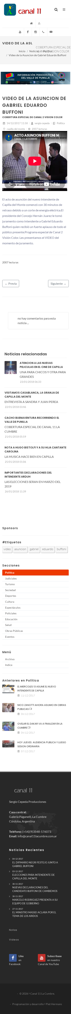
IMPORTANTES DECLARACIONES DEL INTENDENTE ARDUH (28, 475)
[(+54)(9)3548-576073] (43, 32)
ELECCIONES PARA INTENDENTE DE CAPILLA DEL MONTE (33, 875)
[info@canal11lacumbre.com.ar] (51, 32)
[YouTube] (20, 32)
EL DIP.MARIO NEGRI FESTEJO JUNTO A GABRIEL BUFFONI (35, 862)
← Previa (11, 283)
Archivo (10, 659)
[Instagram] (35, 32)
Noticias (34, 51)
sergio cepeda (42, 123)
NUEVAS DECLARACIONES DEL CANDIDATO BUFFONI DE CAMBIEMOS (34, 888)
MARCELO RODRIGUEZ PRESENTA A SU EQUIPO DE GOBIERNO (35, 900)
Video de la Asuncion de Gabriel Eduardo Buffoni (37, 55)
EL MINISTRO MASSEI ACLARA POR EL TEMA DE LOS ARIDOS (34, 912)
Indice (8, 664)
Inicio (22, 51)
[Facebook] (28, 32)
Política (47, 51)
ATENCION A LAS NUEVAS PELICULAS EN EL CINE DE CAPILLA (41, 365)
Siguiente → (58, 283)
